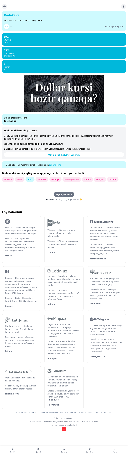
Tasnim (112, 179)
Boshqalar (112, 26)
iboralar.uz (71, 412)
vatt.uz (63, 412)
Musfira (8, 179)
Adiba (19, 179)
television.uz (54, 412)
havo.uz (91, 412)
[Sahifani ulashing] (123, 6)
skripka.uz (36, 412)
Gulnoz (87, 179)
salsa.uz (27, 412)
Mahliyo (55, 179)
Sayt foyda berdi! (64, 194)
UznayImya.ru (56, 143)
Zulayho (100, 179)
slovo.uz (44, 412)
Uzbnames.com (56, 148)
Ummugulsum (71, 179)
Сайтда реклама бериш (64, 418)
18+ (64, 429)
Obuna (54, 425)
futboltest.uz (100, 412)
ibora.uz (19, 412)
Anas (30, 179)
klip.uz (109, 412)
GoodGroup (65, 425)
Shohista (42, 179)
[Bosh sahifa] (4, 6)
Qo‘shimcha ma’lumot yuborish (64, 154)
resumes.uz (81, 412)
